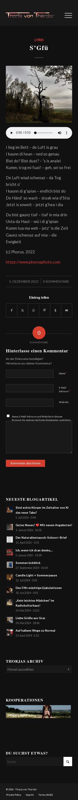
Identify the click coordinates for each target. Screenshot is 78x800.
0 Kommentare (56, 281)
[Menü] (66, 15)
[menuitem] (66, 15)
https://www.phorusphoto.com (33, 262)
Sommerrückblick (28, 563)
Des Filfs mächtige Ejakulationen (39, 588)
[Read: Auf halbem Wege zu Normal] (10, 632)
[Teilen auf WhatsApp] (33, 310)
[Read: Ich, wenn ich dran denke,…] (10, 552)
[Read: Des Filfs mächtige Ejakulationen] (10, 590)
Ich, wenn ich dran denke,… (34, 550)
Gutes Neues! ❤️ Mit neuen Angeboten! (44, 525)
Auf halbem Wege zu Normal (35, 630)
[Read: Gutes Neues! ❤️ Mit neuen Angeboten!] (10, 527)
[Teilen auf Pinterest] (44, 310)
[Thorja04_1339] (32, 15)
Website (63, 402)
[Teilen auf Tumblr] (55, 310)
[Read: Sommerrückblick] (10, 565)
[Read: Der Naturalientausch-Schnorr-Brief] (10, 539)
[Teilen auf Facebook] (11, 310)
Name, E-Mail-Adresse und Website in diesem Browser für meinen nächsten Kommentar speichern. (41, 418)
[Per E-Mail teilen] (66, 310)
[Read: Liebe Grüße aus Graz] (10, 620)
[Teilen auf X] (22, 310)
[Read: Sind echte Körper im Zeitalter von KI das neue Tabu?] (10, 509)
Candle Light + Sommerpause (36, 575)
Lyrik (39, 40)
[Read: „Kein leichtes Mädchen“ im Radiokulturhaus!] (10, 602)
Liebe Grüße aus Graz (30, 618)
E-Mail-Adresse (64, 389)
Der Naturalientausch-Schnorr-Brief (41, 537)
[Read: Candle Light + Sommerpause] (10, 577)
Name (63, 373)
